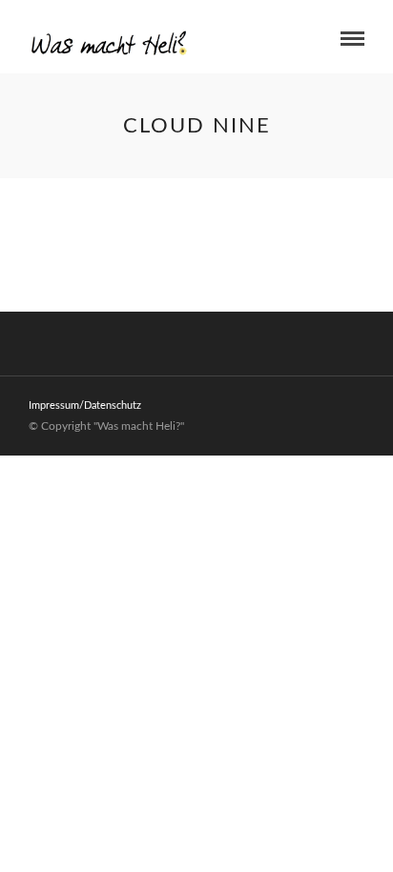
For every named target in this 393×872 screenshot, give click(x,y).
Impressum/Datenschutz (85, 405)
